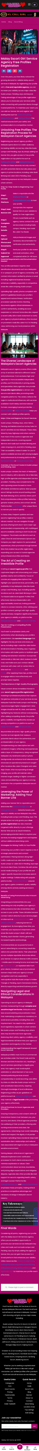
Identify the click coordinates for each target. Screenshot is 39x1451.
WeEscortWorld (24, 118)
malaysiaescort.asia (21, 919)
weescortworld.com (20, 881)
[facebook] (4, 70)
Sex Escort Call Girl (28, 621)
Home (4, 22)
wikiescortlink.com (8, 923)
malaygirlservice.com (9, 810)
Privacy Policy (31, 1430)
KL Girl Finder (17, 506)
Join (34, 1426)
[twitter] (9, 70)
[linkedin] (20, 70)
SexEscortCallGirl (24, 115)
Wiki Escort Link (25, 727)
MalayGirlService (7, 118)
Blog (10, 22)
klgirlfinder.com (9, 966)
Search (11, 1449)
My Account (27, 1449)
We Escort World (7, 461)
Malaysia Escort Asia (24, 461)
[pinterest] (14, 70)
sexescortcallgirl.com (21, 806)
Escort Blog (18, 22)
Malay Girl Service (22, 411)
